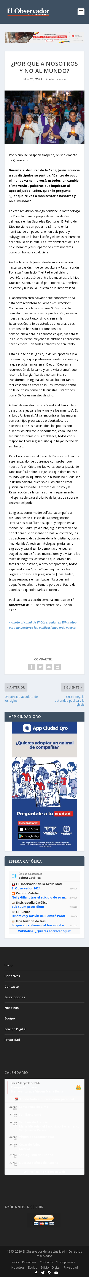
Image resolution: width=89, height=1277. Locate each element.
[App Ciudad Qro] (45, 786)
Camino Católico (28, 893)
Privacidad (12, 1040)
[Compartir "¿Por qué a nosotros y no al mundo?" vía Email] (48, 667)
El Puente (23, 912)
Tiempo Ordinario (24, 1087)
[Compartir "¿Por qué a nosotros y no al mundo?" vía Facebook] (31, 667)
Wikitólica (25, 931)
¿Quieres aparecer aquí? (53, 931)
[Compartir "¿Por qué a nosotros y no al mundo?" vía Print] (57, 667)
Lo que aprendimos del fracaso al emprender (45, 925)
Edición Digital (15, 1029)
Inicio (9, 965)
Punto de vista (56, 79)
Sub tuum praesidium (28, 907)
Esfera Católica (30, 878)
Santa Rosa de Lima (33, 1107)
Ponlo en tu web (53, 1172)
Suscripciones (15, 997)
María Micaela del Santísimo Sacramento (49, 1126)
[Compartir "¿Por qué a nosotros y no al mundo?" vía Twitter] (40, 667)
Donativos (12, 976)
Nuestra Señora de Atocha (38, 1163)
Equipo (10, 1018)
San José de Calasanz (34, 1130)
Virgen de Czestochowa (36, 1137)
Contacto (12, 986)
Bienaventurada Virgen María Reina (37, 1091)
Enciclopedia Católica (31, 902)
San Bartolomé (30, 1114)
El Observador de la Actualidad (39, 884)
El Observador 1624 (26, 888)
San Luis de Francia (33, 1122)
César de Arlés (29, 1144)
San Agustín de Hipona (36, 1155)
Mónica (24, 1149)
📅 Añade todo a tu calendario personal (44, 1099)
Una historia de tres (31, 921)
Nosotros (12, 1008)
